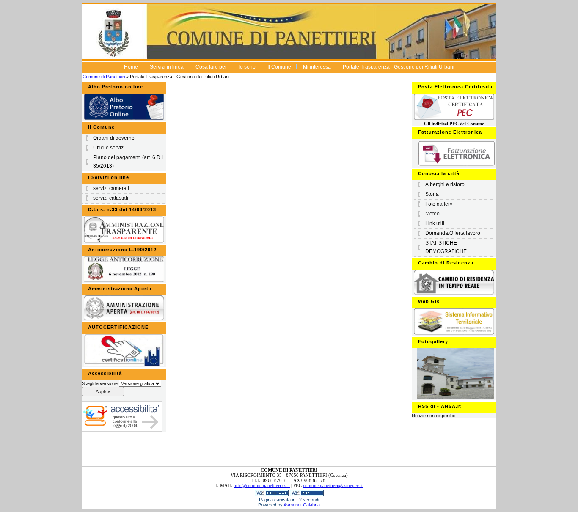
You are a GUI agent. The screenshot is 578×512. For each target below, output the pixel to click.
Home (131, 67)
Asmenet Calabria (301, 504)
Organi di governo (114, 138)
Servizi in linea (167, 67)
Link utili (434, 223)
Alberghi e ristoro (445, 184)
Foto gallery (438, 204)
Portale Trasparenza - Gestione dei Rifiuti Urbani (398, 67)
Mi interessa (317, 67)
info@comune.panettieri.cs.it (262, 485)
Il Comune (279, 67)
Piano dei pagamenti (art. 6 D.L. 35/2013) (129, 161)
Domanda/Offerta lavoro (452, 233)
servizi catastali (110, 198)
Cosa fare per (211, 67)
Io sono (247, 67)
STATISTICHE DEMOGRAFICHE (446, 247)
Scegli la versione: (100, 383)
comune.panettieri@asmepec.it (333, 485)
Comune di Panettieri (104, 76)
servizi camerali (111, 188)
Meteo (432, 214)
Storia (432, 194)
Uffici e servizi (109, 148)
